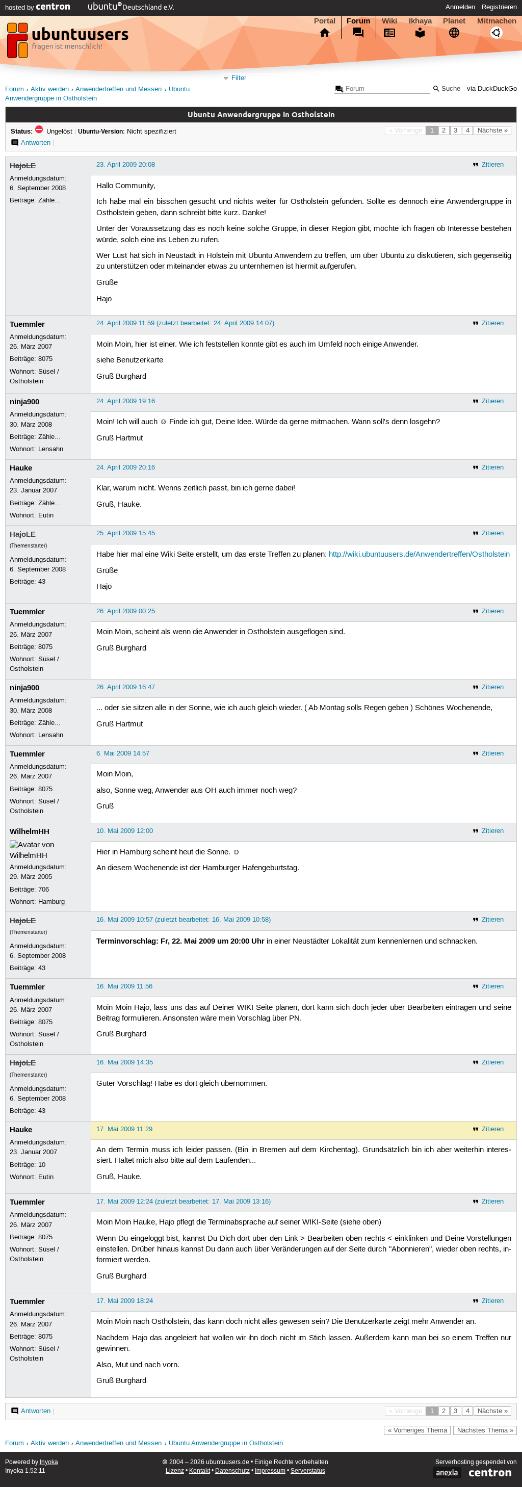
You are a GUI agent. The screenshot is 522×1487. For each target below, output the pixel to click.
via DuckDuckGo (492, 89)
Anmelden (460, 7)
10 (41, 1165)
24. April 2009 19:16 (125, 401)
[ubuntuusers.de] (69, 43)
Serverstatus (308, 1471)
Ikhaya (420, 21)
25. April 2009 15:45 (125, 533)
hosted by (20, 8)
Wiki (389, 21)
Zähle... (49, 200)
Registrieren (499, 7)
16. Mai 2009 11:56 (124, 986)
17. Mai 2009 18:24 (124, 1301)
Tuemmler (27, 324)
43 (41, 582)
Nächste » (493, 130)
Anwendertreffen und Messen (118, 89)
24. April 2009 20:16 (125, 467)
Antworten (35, 143)
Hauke (21, 468)
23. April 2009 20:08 (125, 165)
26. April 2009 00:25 (125, 611)
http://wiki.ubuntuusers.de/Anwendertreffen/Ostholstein (419, 554)
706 (43, 889)
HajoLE (23, 166)
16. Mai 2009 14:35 (124, 1062)
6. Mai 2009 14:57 (122, 753)
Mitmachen (496, 21)
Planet (454, 21)
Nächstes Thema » (485, 1430)
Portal (324, 21)
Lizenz (175, 1471)
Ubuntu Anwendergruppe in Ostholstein (226, 1443)
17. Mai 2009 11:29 (124, 1129)
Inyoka (49, 1462)
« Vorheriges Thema (417, 1430)
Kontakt (199, 1471)
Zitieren (493, 165)
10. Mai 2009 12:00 (124, 831)
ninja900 (24, 402)
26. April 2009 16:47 (125, 687)
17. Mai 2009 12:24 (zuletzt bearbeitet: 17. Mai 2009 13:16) (183, 1201)
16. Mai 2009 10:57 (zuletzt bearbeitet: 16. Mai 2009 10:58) (183, 920)
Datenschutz (232, 1471)
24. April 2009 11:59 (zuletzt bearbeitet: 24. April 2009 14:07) (185, 323)
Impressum (270, 1471)
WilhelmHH (29, 831)
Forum (358, 21)
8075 (45, 359)
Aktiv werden (50, 89)
